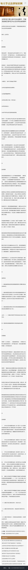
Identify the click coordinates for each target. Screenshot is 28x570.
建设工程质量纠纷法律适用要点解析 (9, 548)
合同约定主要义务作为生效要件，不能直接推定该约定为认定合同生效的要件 (14, 561)
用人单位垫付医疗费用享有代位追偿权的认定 (11, 540)
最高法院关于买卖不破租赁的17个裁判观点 (11, 543)
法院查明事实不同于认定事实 (12, 533)
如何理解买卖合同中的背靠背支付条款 (10, 551)
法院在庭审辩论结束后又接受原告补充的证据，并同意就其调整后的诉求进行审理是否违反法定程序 (14, 563)
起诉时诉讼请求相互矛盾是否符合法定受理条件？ (12, 545)
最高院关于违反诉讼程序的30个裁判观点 (10, 553)
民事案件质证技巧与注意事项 (8, 556)
